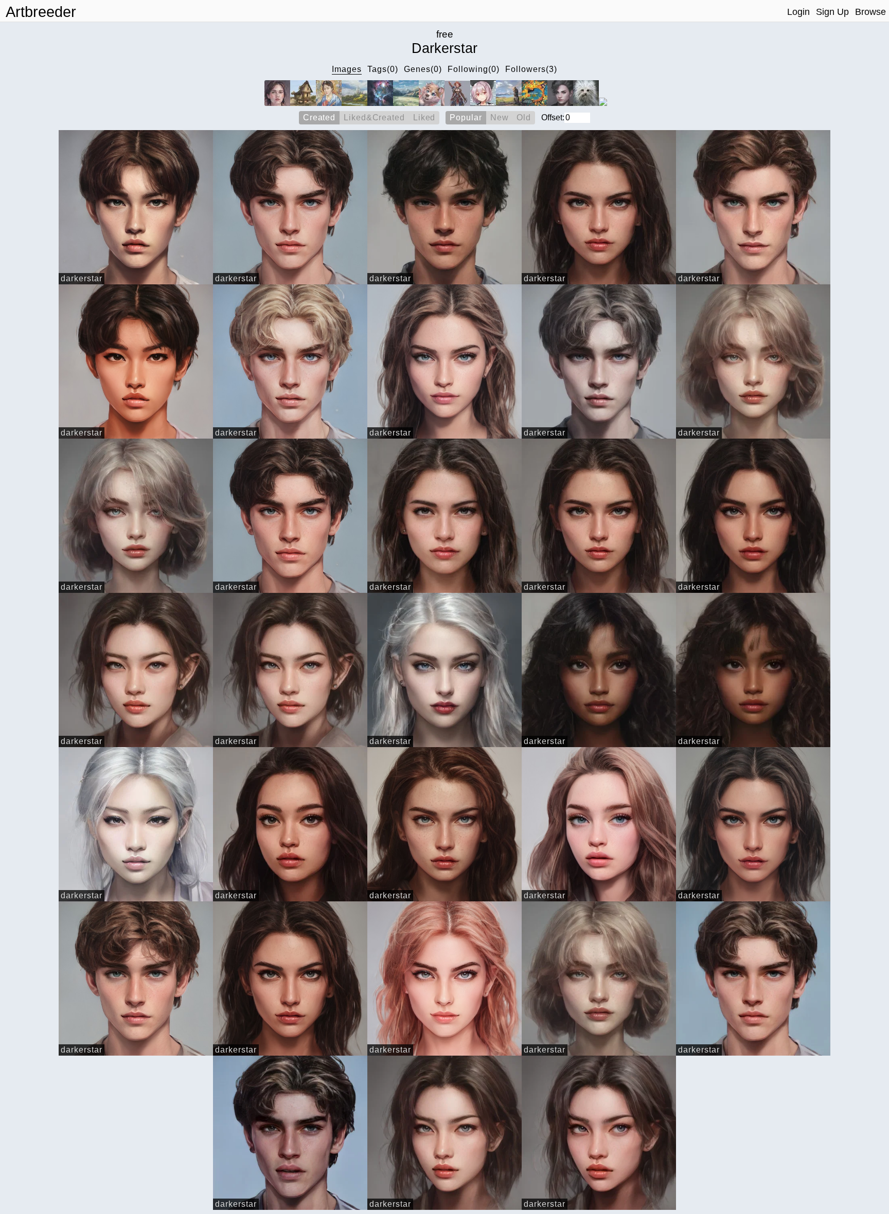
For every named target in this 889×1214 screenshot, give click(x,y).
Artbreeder (41, 12)
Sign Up (832, 12)
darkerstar (81, 278)
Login (798, 12)
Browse (870, 12)
